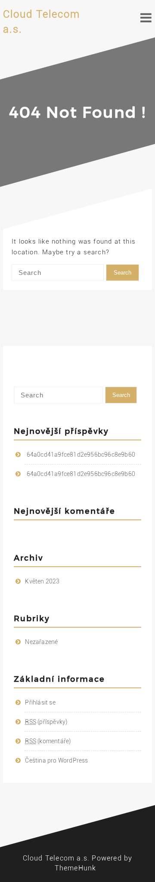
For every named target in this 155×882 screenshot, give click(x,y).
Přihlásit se (40, 702)
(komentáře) (48, 741)
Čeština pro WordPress (56, 760)
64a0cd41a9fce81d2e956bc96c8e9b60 (81, 454)
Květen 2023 (42, 581)
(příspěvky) (46, 721)
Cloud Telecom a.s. (56, 858)
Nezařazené (41, 641)
